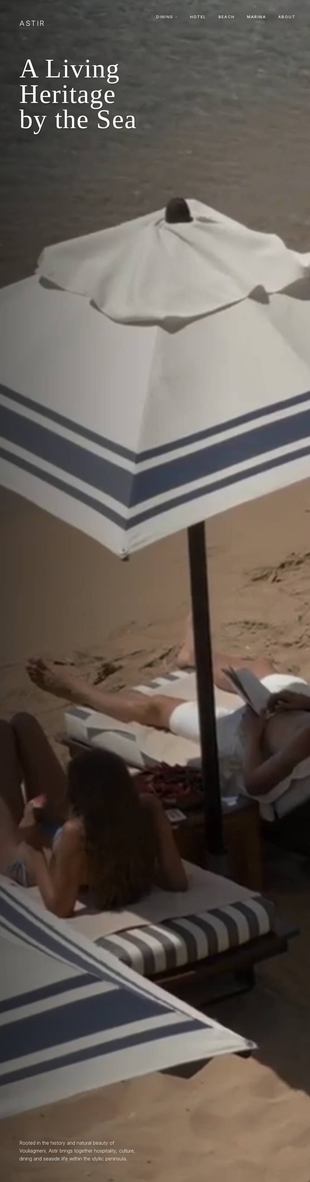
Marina (256, 17)
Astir (32, 23)
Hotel (198, 17)
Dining (164, 17)
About (286, 17)
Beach (227, 17)
